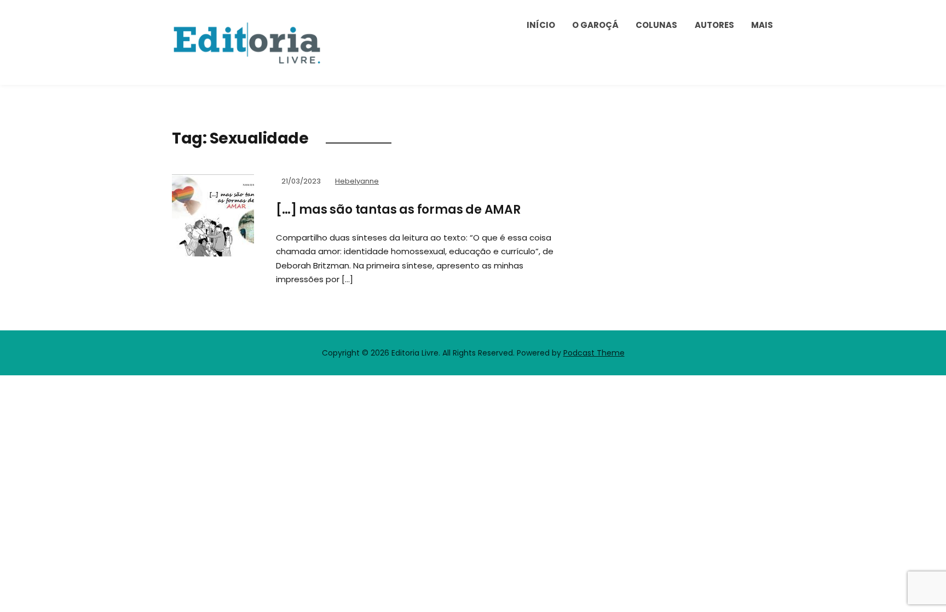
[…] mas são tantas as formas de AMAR (398, 209)
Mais (762, 25)
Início (541, 25)
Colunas (656, 25)
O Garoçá (595, 25)
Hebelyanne (357, 181)
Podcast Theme (594, 352)
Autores (714, 25)
